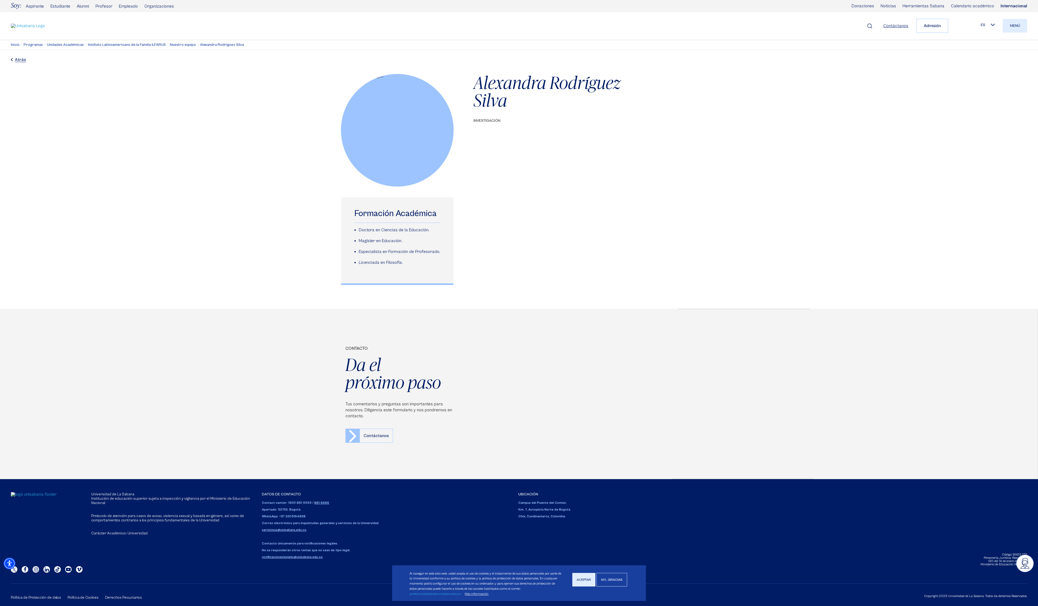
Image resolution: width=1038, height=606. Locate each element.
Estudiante (60, 6)
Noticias (888, 6)
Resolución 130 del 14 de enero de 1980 (1007, 559)
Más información (476, 594)
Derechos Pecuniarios (123, 597)
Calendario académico (972, 6)
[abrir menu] (1025, 563)
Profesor (104, 6)
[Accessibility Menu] (9, 563)
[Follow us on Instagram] (36, 569)
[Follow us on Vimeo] (79, 569)
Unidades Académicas (65, 45)
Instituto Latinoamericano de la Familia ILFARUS (127, 45)
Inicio (15, 45)
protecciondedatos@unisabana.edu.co (435, 594)
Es (983, 25)
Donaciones (863, 6)
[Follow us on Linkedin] (46, 569)
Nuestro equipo (183, 45)
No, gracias (612, 580)
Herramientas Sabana (923, 6)
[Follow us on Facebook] (25, 569)
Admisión (932, 25)
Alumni (83, 6)
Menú (1015, 26)
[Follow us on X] (14, 569)
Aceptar (584, 580)
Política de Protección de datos (36, 597)
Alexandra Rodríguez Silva (222, 45)
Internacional (1014, 6)
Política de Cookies (83, 597)
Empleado (128, 6)
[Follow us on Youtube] (68, 569)
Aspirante (35, 6)
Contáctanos (895, 26)
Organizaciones (159, 6)
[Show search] (869, 26)
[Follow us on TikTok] (57, 569)
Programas (33, 45)
